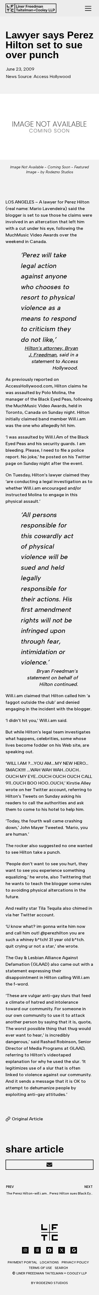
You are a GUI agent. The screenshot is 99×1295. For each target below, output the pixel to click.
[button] (50, 1165)
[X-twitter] (61, 1250)
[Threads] (37, 1250)
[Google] (73, 1250)
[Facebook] (49, 1250)
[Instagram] (25, 1250)
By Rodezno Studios (49, 1283)
